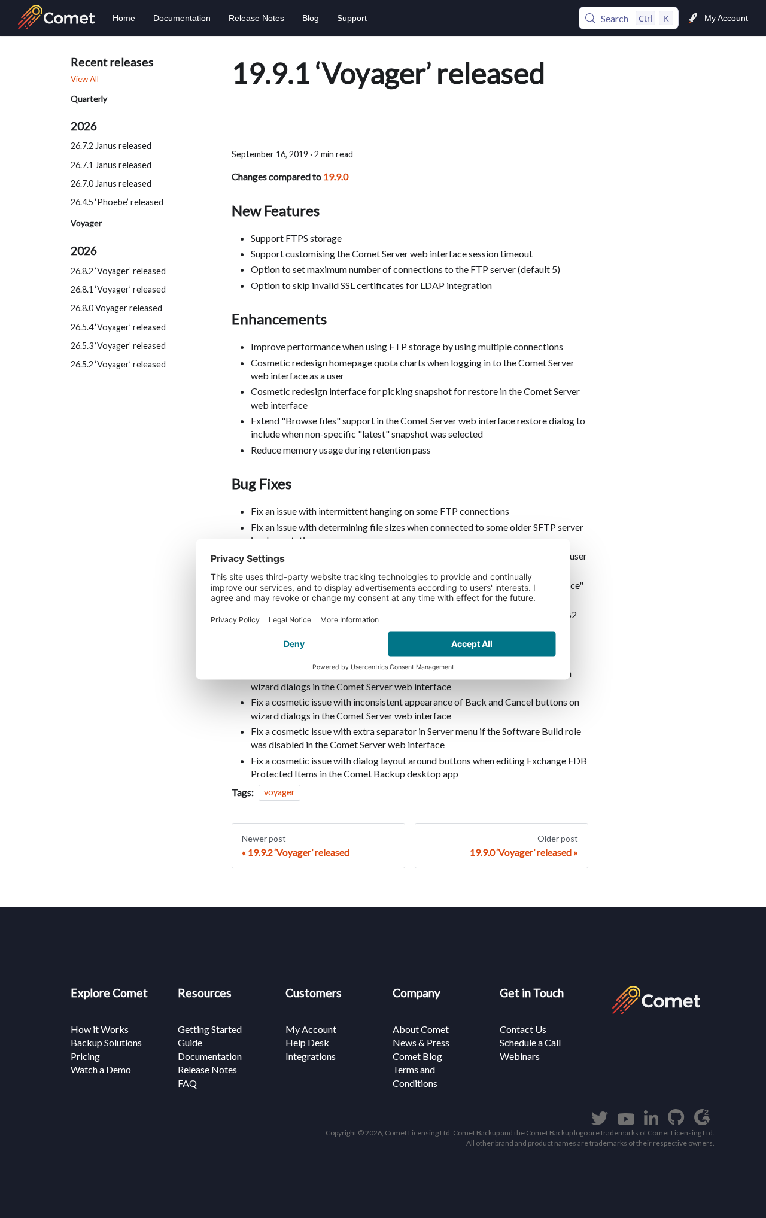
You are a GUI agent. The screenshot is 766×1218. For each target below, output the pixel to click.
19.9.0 (335, 176)
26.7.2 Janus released (111, 146)
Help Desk (307, 1042)
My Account (726, 18)
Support (352, 18)
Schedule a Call (530, 1042)
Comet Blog (417, 1056)
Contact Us (523, 1029)
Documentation (182, 18)
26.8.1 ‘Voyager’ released (118, 289)
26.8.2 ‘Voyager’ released (118, 271)
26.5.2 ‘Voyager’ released (118, 364)
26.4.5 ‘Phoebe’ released (117, 202)
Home (124, 18)
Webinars (520, 1056)
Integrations (310, 1056)
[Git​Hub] (676, 1121)
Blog (310, 18)
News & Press (421, 1042)
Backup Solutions (106, 1042)
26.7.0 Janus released (111, 183)
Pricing (85, 1056)
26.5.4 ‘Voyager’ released (118, 327)
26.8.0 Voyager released (116, 308)
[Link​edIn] (651, 1121)
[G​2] (702, 1121)
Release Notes (256, 18)
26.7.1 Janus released (111, 164)
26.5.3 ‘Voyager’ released (118, 346)
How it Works (100, 1029)
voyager (279, 793)
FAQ (187, 1083)
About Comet (421, 1029)
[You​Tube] (626, 1121)
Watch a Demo (101, 1069)
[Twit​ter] (599, 1121)
